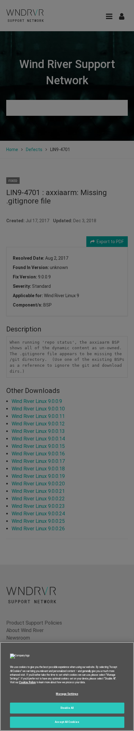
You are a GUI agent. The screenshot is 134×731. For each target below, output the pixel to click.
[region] (67, 686)
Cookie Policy (27, 682)
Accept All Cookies (67, 722)
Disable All (67, 707)
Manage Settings (67, 693)
